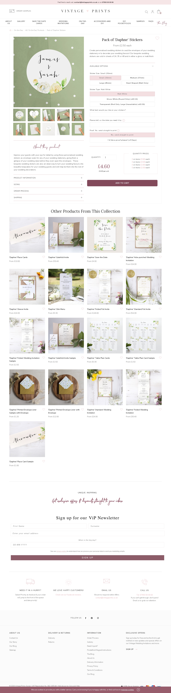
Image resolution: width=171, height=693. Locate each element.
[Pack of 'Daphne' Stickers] (19, 115)
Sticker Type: (95, 89)
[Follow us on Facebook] (85, 618)
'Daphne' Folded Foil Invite (98, 309)
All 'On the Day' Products (34, 30)
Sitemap (12, 650)
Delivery (51, 638)
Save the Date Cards (39, 22)
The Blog (162, 23)
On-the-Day (83, 22)
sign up (130, 649)
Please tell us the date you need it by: (106, 120)
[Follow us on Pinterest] (92, 618)
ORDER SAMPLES (23, 11)
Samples (141, 21)
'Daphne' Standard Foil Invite (138, 309)
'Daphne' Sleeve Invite (18, 309)
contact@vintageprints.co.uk (107, 598)
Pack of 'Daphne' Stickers (56, 30)
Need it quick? (92, 646)
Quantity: (96, 157)
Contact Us (13, 638)
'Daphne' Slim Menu (56, 309)
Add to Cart (122, 183)
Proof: (92, 130)
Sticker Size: (95, 73)
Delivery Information (95, 662)
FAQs (151, 21)
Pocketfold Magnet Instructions (99, 650)
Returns (51, 642)
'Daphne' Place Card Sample (21, 461)
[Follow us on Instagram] (98, 618)
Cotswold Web (74, 686)
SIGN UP (87, 558)
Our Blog (13, 646)
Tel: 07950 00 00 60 (144, 595)
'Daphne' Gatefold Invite (58, 257)
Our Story (13, 642)
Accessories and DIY (102, 22)
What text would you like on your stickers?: (108, 110)
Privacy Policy (92, 666)
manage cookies (127, 690)
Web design (62, 686)
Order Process (93, 638)
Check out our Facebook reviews (68, 595)
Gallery (21, 21)
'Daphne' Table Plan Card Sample (140, 358)
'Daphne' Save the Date (97, 257)
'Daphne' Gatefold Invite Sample (62, 358)
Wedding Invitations (63, 22)
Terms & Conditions (94, 670)
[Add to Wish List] (157, 38)
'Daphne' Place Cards (18, 257)
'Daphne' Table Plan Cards (98, 358)
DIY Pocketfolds (124, 22)
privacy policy (62, 551)
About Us (8, 22)
